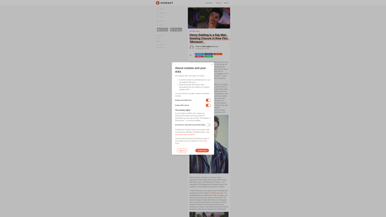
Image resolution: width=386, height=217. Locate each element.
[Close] (212, 64)
